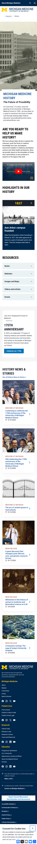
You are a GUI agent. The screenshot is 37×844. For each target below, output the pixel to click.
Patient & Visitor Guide (9, 712)
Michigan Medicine (9, 681)
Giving (4, 693)
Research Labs (6, 731)
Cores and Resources (8, 737)
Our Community (7, 753)
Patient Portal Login (8, 715)
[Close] (32, 828)
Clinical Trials (6, 729)
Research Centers (7, 734)
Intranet (4, 762)
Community (5, 691)
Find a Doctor (6, 710)
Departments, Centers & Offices (11, 756)
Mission (4, 688)
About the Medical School (10, 759)
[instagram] (6, 701)
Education (6, 747)
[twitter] (10, 701)
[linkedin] (10, 742)
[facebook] (3, 701)
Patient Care (7, 706)
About (4, 685)
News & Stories (6, 696)
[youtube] (14, 701)
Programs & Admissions (9, 750)
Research (6, 725)
